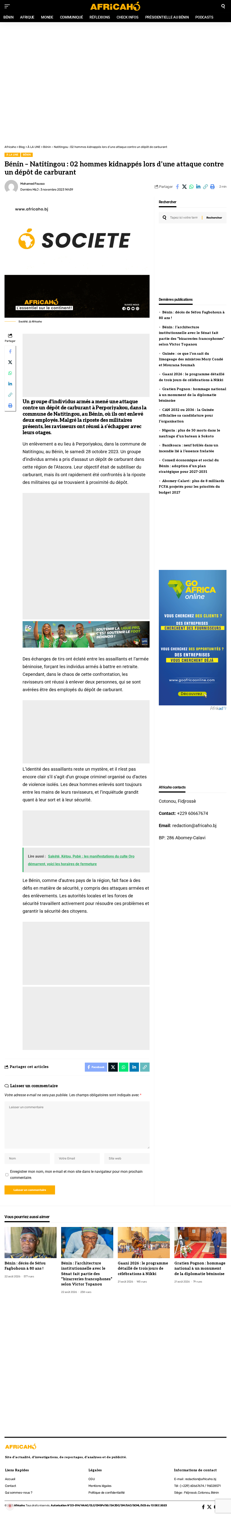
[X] (209, 1507)
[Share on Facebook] (177, 186)
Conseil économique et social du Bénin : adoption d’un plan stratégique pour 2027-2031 (189, 466)
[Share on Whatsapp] (191, 186)
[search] (223, 6)
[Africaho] (115, 6)
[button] (205, 186)
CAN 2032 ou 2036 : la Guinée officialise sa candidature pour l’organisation (186, 415)
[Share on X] (184, 186)
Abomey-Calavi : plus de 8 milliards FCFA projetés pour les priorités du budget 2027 (191, 486)
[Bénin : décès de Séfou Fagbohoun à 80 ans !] (31, 1242)
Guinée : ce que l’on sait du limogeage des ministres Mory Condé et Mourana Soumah (191, 359)
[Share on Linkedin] (198, 186)
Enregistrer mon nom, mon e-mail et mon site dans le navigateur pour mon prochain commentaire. (76, 1174)
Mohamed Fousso (32, 183)
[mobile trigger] (8, 6)
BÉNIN (27, 154)
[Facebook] (203, 1507)
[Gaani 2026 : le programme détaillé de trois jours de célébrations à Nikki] (144, 1242)
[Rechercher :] (184, 217)
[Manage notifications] (10, 1506)
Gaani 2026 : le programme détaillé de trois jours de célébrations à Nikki (143, 1268)
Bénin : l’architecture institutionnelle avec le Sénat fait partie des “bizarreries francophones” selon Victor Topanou (86, 1274)
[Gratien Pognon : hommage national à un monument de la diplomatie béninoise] (200, 1242)
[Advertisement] (115, 52)
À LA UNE (12, 154)
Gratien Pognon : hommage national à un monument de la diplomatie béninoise (192, 395)
